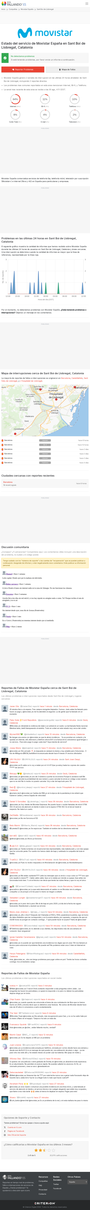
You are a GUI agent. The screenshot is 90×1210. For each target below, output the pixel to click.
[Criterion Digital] (45, 1203)
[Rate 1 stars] (36, 1150)
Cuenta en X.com (15, 1127)
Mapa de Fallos (68, 69)
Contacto (42, 1194)
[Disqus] (45, 599)
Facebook (57, 1188)
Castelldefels (77, 378)
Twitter (56, 1184)
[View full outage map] (45, 410)
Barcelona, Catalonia (68, 706)
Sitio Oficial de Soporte (17, 1135)
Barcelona (65, 378)
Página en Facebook (16, 1131)
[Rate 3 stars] (45, 1150)
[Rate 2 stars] (41, 1150)
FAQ (40, 1185)
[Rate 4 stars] (49, 1150)
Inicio (3, 9)
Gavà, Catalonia (70, 773)
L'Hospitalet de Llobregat (31, 381)
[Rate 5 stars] (54, 1150)
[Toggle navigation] (87, 3)
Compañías (13, 9)
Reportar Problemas (24, 69)
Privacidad (43, 1190)
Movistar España (27, 9)
